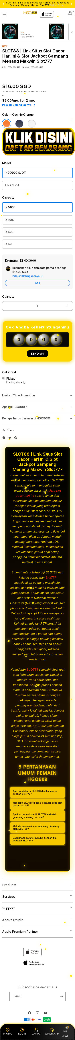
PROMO (7, 1033)
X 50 (8, 244)
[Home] (30, 12)
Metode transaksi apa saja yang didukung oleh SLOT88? (36, 827)
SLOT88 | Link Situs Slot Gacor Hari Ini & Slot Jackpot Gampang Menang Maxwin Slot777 (37, 4)
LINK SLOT (12, 185)
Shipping (20, 91)
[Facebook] (4, 438)
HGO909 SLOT (15, 172)
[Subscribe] (61, 996)
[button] (4, 14)
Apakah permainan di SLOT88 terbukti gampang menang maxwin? (34, 816)
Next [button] (71, 4)
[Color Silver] (32, 124)
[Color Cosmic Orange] (6, 123)
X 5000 (10, 207)
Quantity (8, 296)
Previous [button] (3, 4)
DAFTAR (36, 1033)
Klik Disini (37, 353)
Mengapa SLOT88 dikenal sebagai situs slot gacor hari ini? (37, 804)
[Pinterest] (16, 438)
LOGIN (22, 1033)
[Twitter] (10, 438)
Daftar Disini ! (58, 5)
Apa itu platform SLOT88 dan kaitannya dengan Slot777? (35, 792)
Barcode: (26, 67)
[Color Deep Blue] (19, 124)
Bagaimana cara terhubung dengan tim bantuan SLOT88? (35, 839)
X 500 (9, 232)
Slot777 (51, 577)
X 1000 (10, 220)
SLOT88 (32, 669)
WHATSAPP (52, 1033)
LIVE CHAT (65, 1033)
